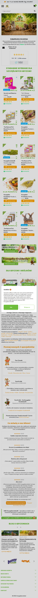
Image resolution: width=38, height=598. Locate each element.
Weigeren (27, 307)
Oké (11, 307)
